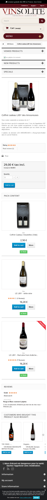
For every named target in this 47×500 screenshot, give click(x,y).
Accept (36, 497)
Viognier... (26, 444)
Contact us (24, 5)
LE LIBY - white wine (23, 293)
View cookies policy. (26, 497)
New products (12, 63)
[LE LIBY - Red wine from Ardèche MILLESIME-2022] (23, 336)
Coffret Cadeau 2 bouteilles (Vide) (23, 235)
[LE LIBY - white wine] (23, 274)
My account (7, 480)
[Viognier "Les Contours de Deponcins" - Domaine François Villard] (33, 432)
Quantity (7, 174)
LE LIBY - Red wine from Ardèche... (23, 355)
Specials (8, 71)
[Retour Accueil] (2, 44)
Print (6, 156)
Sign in (42, 5)
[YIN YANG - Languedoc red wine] (11, 432)
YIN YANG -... (7, 444)
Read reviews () (8, 148)
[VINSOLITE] (23, 12)
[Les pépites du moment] (12, 57)
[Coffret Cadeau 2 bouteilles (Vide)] (23, 215)
